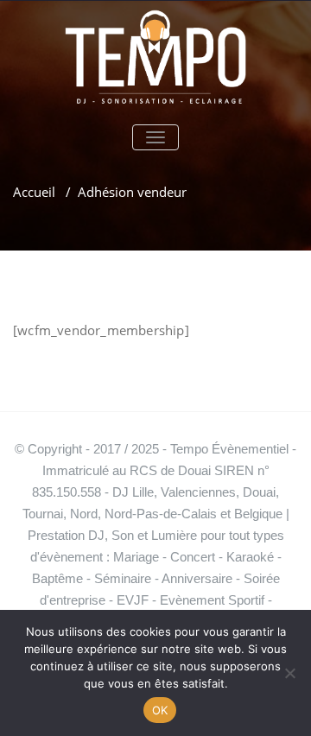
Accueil (34, 191)
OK (160, 710)
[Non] (289, 673)
